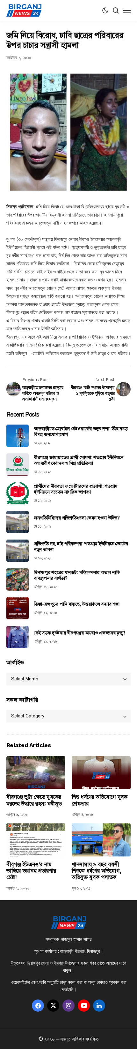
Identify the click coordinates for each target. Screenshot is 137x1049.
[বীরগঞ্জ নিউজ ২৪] (23, 10)
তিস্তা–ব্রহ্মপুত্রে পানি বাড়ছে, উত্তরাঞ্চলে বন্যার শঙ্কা (76, 604)
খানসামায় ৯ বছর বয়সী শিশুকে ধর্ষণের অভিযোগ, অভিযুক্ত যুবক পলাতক (96, 871)
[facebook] (38, 1005)
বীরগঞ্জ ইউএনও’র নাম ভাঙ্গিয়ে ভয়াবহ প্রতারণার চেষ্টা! (31, 871)
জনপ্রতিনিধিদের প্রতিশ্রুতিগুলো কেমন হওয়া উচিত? (77, 518)
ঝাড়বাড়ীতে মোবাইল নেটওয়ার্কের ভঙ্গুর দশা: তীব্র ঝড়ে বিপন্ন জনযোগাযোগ (81, 431)
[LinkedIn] (99, 1005)
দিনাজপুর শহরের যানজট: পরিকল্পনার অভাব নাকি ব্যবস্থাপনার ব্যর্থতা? (77, 575)
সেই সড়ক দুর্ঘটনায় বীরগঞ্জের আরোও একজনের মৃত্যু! (79, 633)
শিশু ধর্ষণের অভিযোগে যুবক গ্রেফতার (100, 800)
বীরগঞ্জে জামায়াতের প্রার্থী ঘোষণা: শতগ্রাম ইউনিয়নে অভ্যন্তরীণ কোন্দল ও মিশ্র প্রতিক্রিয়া (78, 460)
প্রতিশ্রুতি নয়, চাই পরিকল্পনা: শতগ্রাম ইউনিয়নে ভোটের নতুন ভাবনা (81, 546)
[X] (53, 1005)
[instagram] (68, 1005)
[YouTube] (84, 1005)
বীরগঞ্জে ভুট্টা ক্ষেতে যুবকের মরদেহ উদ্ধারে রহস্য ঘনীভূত (33, 800)
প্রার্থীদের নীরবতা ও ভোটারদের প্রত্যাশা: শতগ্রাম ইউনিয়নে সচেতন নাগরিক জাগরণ (75, 489)
